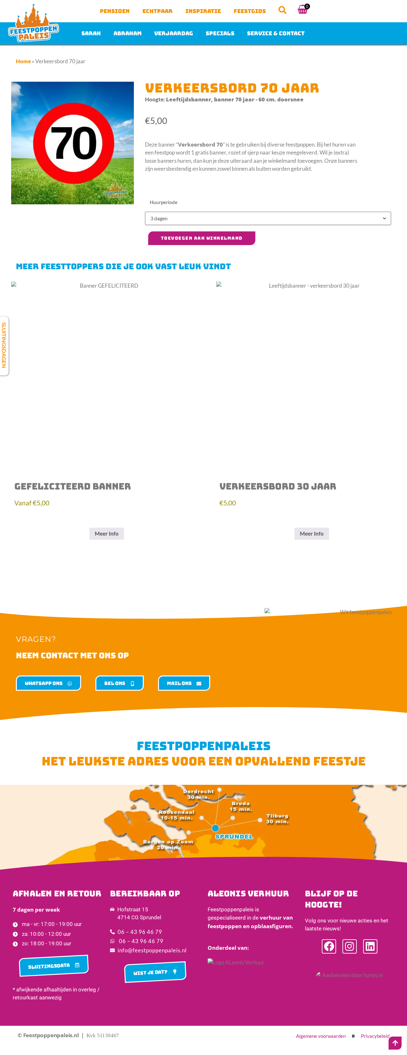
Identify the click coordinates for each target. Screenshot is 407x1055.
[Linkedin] (370, 946)
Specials (220, 33)
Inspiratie (203, 11)
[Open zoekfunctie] (282, 10)
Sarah (91, 33)
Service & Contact (276, 33)
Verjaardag (173, 33)
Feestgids (250, 11)
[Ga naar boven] (395, 1043)
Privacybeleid (375, 1036)
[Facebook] (329, 946)
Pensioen (115, 11)
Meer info (107, 533)
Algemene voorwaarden (321, 1036)
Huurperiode (163, 202)
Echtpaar (157, 11)
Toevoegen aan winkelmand (202, 238)
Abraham (127, 33)
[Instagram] (349, 946)
